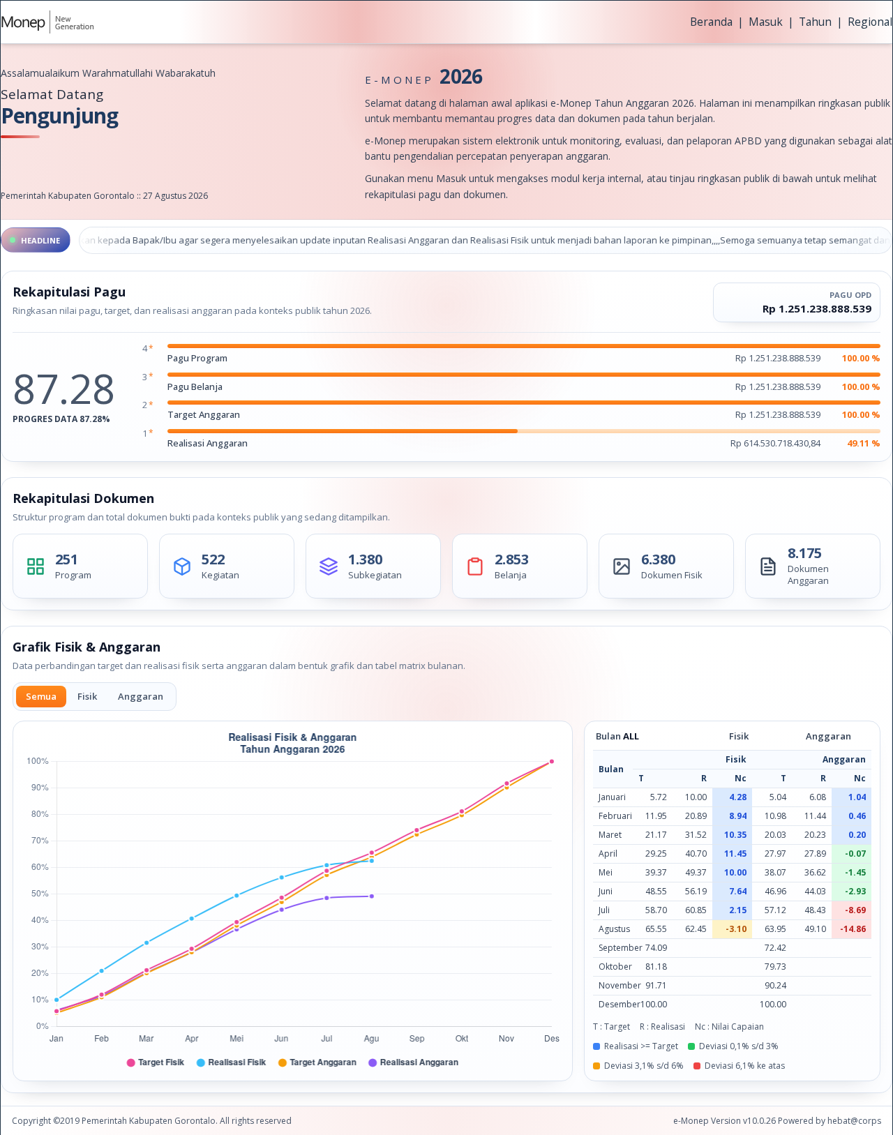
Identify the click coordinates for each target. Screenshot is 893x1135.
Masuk (766, 21)
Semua (41, 696)
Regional (870, 21)
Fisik (87, 696)
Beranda (711, 21)
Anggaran (140, 696)
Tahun (815, 21)
